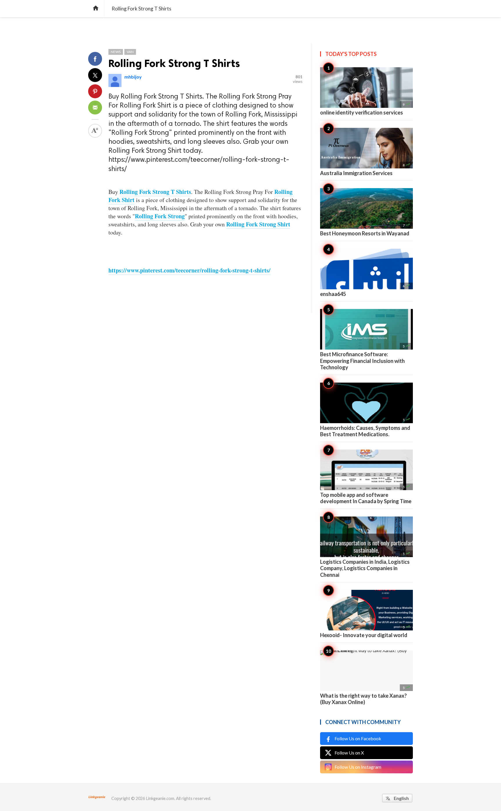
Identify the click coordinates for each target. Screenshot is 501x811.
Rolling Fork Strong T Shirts (174, 63)
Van (130, 52)
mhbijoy (133, 76)
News (116, 52)
